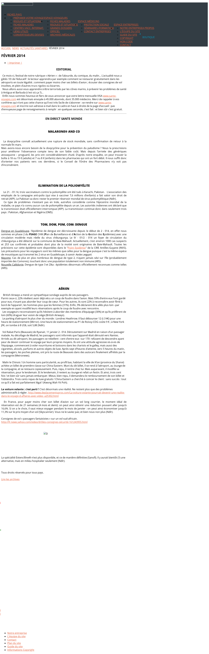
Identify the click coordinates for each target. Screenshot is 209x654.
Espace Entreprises (126, 24)
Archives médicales (62, 34)
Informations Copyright (20, 650)
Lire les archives (10, 479)
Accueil (6, 48)
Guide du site (128, 34)
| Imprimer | (14, 62)
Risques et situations (27, 21)
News (15, 48)
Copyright (126, 38)
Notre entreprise (131, 28)
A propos (148, 28)
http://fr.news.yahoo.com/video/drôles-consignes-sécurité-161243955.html (44, 422)
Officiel (55, 31)
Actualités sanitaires (34, 48)
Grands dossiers (61, 28)
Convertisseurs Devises (28, 34)
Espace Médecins (88, 21)
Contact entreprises (97, 31)
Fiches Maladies (23, 24)
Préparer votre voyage (28, 18)
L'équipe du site (130, 31)
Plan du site (14, 643)
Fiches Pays (14, 14)
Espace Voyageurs (56, 18)
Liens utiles (20, 31)
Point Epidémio (77, 247)
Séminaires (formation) (99, 28)
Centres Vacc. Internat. (28, 28)
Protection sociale (96, 24)
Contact (125, 45)
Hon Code (126, 41)
